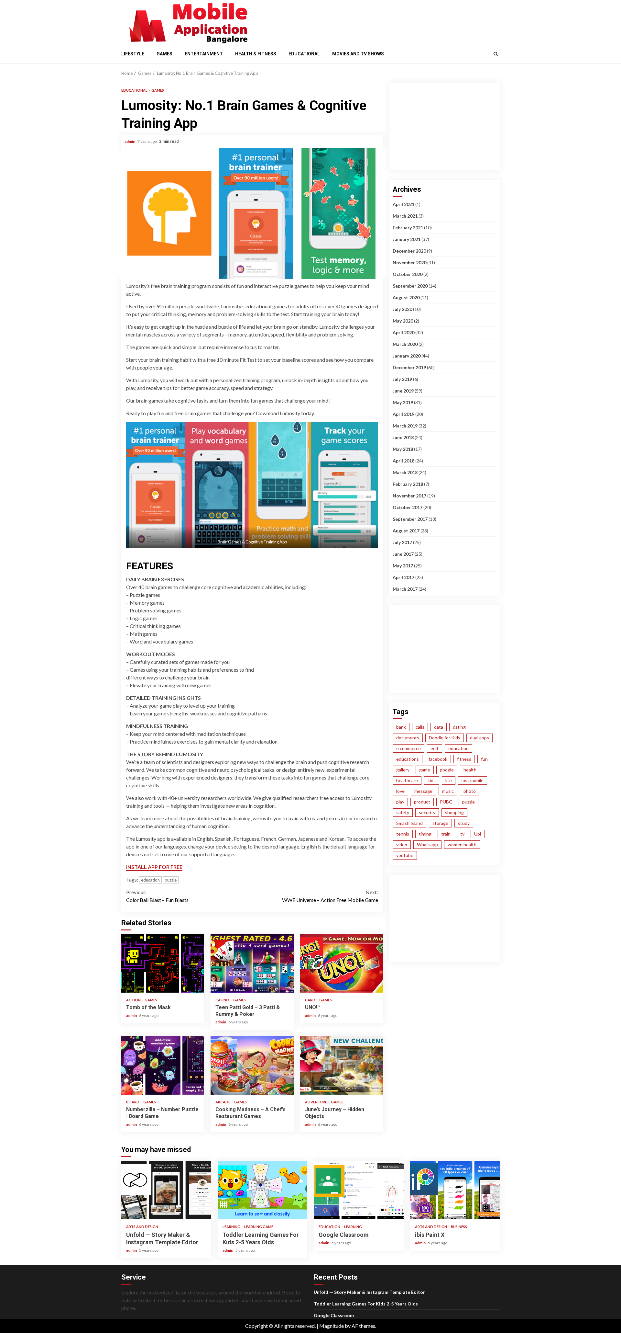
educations (407, 759)
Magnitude (331, 1326)
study (464, 823)
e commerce (408, 748)
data (438, 727)
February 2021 (408, 227)
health (469, 769)
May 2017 (403, 565)
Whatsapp (427, 844)
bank (401, 727)
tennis (402, 834)
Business (459, 1226)
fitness (464, 759)
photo (469, 791)
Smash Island (409, 823)
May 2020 (403, 321)
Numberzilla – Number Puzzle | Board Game (162, 1065)
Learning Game (258, 1226)
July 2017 (402, 542)
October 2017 (407, 507)
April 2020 (403, 332)
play (400, 801)
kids (432, 780)
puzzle (171, 880)
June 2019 (403, 390)
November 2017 (409, 495)
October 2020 (407, 274)
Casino (222, 1000)
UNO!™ (341, 963)
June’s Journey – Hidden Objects (341, 1065)
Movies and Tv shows (358, 53)
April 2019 (403, 414)
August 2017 (406, 530)
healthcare (407, 780)
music (448, 791)
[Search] (496, 54)
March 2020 (405, 344)
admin (130, 141)
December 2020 (409, 251)
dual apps (479, 737)
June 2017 (403, 554)
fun (484, 759)
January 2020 (406, 356)
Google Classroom (359, 1190)
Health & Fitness (255, 53)
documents (407, 737)
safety (402, 812)
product (422, 801)
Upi (477, 834)
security (427, 812)
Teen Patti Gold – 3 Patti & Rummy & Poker (252, 963)
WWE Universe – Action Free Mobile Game (330, 896)
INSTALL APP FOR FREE (154, 867)
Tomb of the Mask (162, 963)
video (401, 844)
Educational (304, 53)
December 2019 (409, 367)
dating (459, 727)
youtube (404, 855)
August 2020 (406, 297)
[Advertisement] (378, 20)
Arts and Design (142, 1226)
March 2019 (405, 425)
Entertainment (204, 53)
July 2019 (402, 379)
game (424, 769)
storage (440, 823)
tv (462, 834)
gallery (402, 769)
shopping (454, 812)
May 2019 (403, 402)
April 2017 (403, 577)
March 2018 (405, 472)
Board (133, 1102)
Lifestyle (132, 53)
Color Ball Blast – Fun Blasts (157, 896)
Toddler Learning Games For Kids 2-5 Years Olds (263, 1190)
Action (133, 1000)
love (400, 791)
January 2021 (406, 239)
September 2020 (410, 286)
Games (164, 53)
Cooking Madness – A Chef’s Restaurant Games (252, 1065)
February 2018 (408, 484)
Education (330, 1226)
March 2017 (405, 589)
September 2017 (410, 519)
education (150, 880)
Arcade (223, 1102)
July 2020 (402, 309)
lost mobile (473, 780)
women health (462, 844)
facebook (438, 759)
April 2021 (403, 204)
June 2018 (403, 437)
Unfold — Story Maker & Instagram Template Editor (166, 1190)
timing (425, 834)
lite (448, 780)
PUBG (446, 801)
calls (420, 727)
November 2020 (409, 262)
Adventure (316, 1102)
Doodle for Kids (444, 737)
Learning (232, 1226)
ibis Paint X (455, 1190)
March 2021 (405, 216)
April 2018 (403, 460)
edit (434, 748)
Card (310, 1000)
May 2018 (403, 449)
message (423, 791)
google (447, 769)
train (446, 834)
